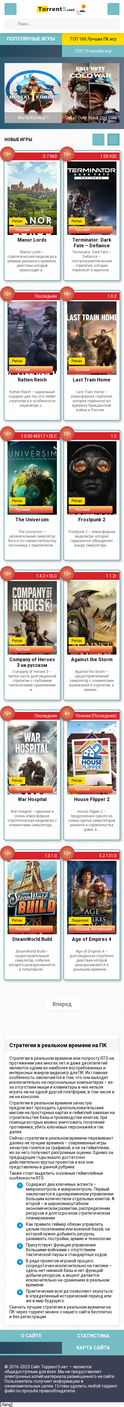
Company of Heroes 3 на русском (32, 662)
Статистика (93, 1336)
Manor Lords (32, 240)
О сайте (31, 1336)
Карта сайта (93, 1348)
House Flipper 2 (92, 799)
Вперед (62, 1004)
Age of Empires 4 (91, 939)
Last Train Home (91, 380)
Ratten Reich (32, 380)
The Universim (32, 520)
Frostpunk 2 (91, 520)
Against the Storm (92, 659)
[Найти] (11, 24)
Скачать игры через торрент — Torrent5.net (62, 9)
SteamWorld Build (32, 939)
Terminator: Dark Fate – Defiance (91, 242)
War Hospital (32, 799)
